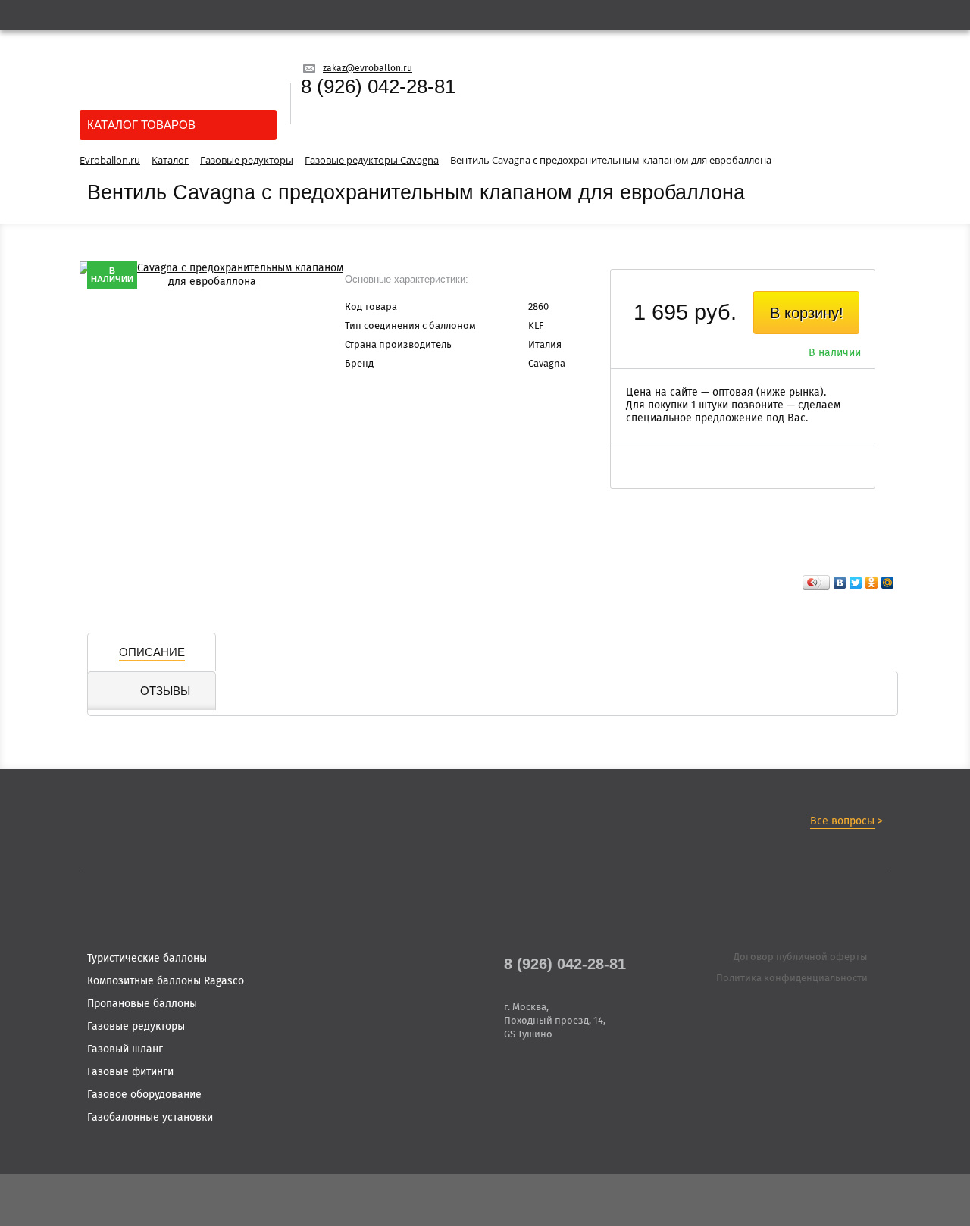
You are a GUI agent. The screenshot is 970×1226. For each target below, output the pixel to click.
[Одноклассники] (872, 583)
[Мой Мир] (888, 583)
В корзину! (806, 313)
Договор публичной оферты (801, 957)
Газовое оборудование (144, 1095)
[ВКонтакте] (840, 583)
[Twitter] (856, 583)
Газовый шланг (125, 1049)
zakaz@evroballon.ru (367, 68)
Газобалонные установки (150, 1117)
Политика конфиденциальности (792, 979)
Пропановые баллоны (142, 1004)
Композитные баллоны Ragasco (165, 981)
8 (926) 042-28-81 (378, 86)
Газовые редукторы (136, 1026)
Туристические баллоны (147, 958)
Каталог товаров (141, 124)
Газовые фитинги (130, 1072)
